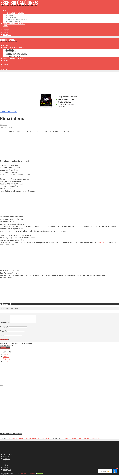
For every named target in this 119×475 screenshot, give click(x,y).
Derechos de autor (13, 21)
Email (3, 331)
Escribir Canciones (27, 474)
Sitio (2, 335)
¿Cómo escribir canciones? (14, 24)
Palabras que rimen (94, 438)
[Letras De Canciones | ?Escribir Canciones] (19, 5)
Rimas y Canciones (8, 111)
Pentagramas (31, 438)
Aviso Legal (7, 457)
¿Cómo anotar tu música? (16, 19)
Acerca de (6, 459)
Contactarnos (8, 454)
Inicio (5, 45)
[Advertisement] (25, 11)
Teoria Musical (43, 438)
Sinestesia (82, 438)
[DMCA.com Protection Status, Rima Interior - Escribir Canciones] (39, 474)
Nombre (4, 327)
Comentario (5, 323)
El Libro (5, 461)
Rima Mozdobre (6, 345)
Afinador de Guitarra (17, 438)
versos (101, 242)
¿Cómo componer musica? (13, 48)
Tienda (5, 26)
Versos (73, 438)
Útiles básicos (11, 17)
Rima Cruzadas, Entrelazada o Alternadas (16, 343)
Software (10, 15)
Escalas (67, 438)
